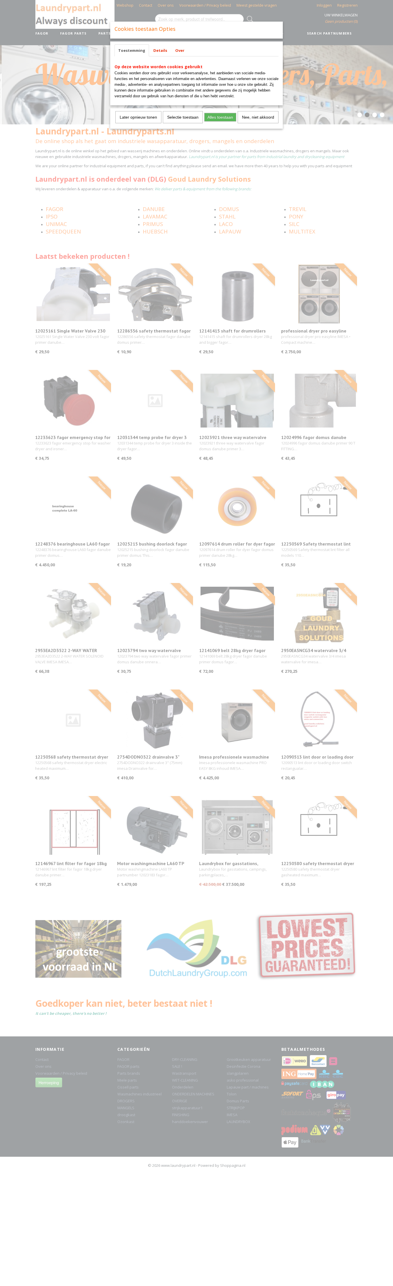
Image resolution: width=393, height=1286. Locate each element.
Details (160, 50)
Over (179, 50)
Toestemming (131, 50)
